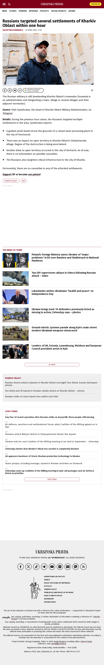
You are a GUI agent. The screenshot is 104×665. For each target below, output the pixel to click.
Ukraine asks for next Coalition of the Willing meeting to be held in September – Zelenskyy (52, 441)
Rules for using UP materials (57, 583)
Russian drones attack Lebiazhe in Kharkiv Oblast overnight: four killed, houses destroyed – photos (52, 384)
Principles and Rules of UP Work (58, 592)
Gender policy (50, 589)
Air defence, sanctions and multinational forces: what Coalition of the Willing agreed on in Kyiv (51, 425)
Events (47, 580)
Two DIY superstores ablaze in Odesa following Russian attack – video (64, 274)
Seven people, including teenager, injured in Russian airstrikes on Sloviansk (43, 463)
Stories (12, 11)
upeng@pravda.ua (58, 644)
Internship (49, 599)
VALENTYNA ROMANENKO (13, 30)
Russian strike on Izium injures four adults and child (31, 396)
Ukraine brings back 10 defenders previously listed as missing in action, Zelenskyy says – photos (63, 311)
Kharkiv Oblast (10, 181)
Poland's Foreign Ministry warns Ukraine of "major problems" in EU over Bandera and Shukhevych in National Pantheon (65, 257)
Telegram (8, 113)
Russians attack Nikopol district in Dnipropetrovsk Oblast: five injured (40, 434)
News (4, 11)
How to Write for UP (53, 596)
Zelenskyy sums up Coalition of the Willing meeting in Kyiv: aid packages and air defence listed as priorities (49, 472)
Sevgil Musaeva (60, 641)
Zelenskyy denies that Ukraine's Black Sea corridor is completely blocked (42, 448)
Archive (71, 11)
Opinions (23, 11)
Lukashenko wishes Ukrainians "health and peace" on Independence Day (62, 292)
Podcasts (44, 11)
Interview (33, 11)
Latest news (11, 411)
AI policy (48, 586)
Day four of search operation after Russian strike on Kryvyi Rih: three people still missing (49, 417)
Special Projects (58, 11)
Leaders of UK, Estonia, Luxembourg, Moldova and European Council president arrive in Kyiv (66, 347)
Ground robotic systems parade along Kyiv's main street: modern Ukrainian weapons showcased (64, 329)
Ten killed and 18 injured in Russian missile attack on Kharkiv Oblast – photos (45, 390)
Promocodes (50, 602)
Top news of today (12, 250)
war (23, 181)
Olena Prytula (86, 641)
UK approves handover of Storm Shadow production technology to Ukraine (42, 456)
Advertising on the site (54, 576)
